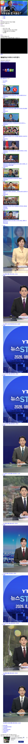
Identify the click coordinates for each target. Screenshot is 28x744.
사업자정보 (5, 730)
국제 (4, 16)
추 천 (4, 82)
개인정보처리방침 (7, 726)
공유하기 (3, 61)
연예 (4, 18)
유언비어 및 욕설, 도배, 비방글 (10, 29)
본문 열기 (7, 61)
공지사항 (5, 725)
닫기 (2, 20)
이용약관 (5, 728)
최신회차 (5, 80)
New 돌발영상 (4, 78)
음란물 (4, 32)
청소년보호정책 (6, 729)
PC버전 (5, 732)
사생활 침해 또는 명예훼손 (9, 31)
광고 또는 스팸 (6, 28)
